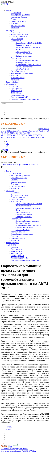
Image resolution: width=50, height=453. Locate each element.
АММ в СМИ (16, 91)
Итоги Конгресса (18, 26)
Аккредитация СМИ (19, 97)
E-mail (8, 429)
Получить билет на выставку (28, 60)
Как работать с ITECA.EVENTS (29, 43)
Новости (14, 75)
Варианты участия (23, 45)
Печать (9, 427)
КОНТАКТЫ (24, 133)
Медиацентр (11, 84)
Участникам (16, 41)
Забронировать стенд (19, 34)
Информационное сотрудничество (25, 99)
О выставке (15, 32)
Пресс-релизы (16, 88)
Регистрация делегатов (20, 15)
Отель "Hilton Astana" (10, 131)
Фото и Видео (16, 93)
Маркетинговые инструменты (28, 47)
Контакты (15, 28)
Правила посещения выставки (28, 65)
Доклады (14, 23)
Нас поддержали (17, 95)
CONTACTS (36, 135)
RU (7, 144)
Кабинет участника (24, 56)
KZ (7, 141)
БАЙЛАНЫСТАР (38, 137)
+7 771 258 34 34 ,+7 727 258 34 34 (15, 137)
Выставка (10, 30)
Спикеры (14, 19)
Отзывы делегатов (18, 21)
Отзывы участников (24, 54)
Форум (9, 10)
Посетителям (16, 58)
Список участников (19, 36)
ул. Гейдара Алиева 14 (28, 131)
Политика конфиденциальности (14, 449)
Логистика (20, 49)
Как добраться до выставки (22, 73)
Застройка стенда (23, 52)
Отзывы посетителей (24, 67)
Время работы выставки (26, 62)
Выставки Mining (18, 78)
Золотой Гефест (12, 82)
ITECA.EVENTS (22, 69)
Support (18, 451)
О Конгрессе (16, 13)
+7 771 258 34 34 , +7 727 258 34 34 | (16, 135)
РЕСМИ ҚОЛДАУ (29, 451)
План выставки (17, 39)
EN (7, 146)
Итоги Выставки (18, 71)
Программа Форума (19, 17)
